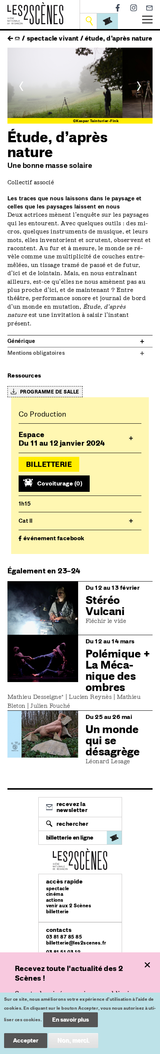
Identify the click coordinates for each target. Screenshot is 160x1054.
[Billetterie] (107, 21)
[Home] (35, 6)
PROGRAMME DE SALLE (49, 392)
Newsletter (149, 8)
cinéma (55, 894)
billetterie (57, 911)
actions (55, 900)
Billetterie (49, 464)
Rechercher (73, 823)
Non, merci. (73, 1040)
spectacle (57, 888)
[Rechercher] (89, 21)
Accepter (25, 1040)
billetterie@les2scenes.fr (76, 943)
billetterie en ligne (69, 837)
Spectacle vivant (53, 38)
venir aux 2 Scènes (69, 905)
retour (10, 36)
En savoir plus (70, 1019)
